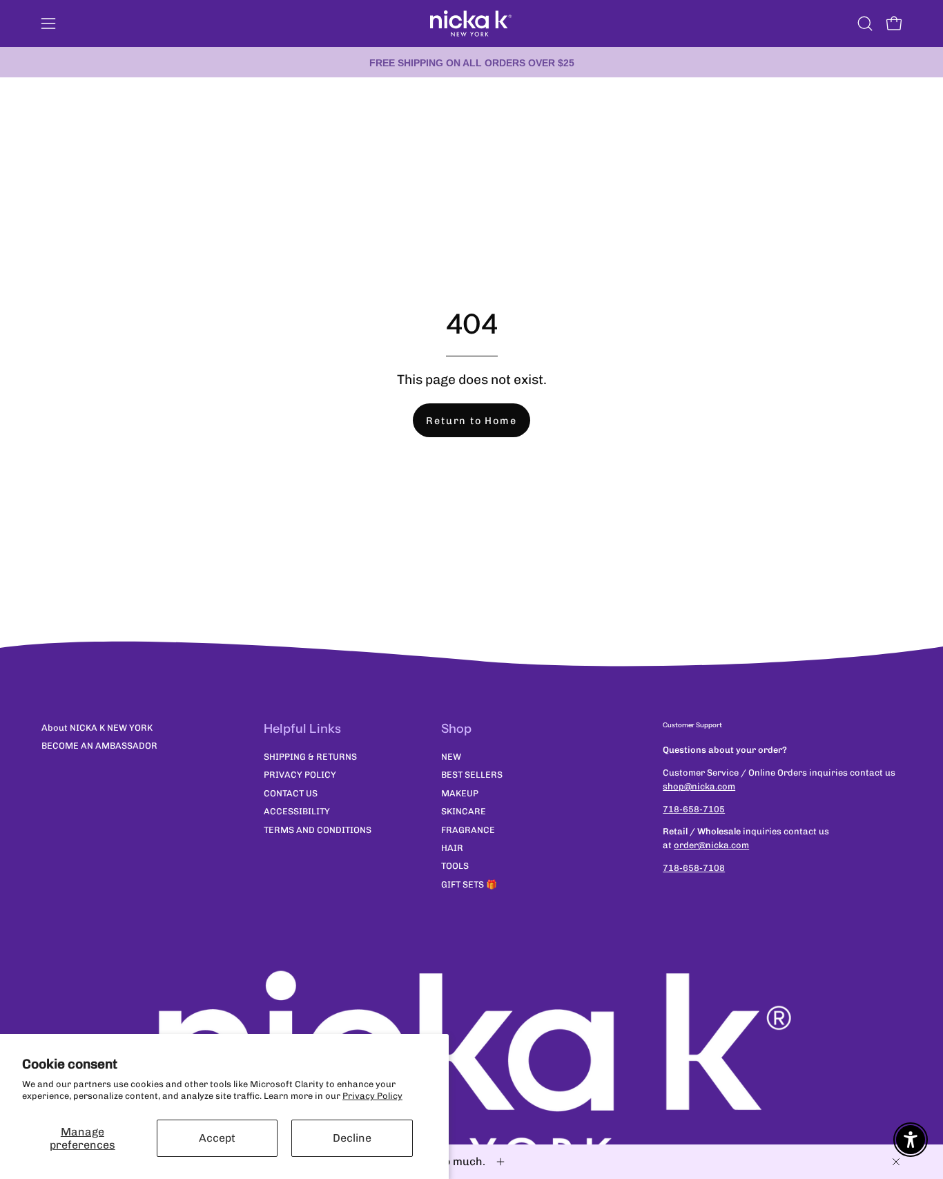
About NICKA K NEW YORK (97, 727)
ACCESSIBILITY (297, 812)
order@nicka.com (711, 845)
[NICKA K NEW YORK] (471, 23)
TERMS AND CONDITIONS (317, 830)
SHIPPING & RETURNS (310, 756)
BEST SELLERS (472, 775)
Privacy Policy (372, 1096)
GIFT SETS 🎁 (469, 884)
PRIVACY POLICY (300, 775)
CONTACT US (291, 793)
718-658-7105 (694, 809)
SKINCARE (463, 812)
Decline (352, 1137)
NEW (451, 756)
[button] (864, 23)
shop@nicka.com (699, 786)
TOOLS (455, 866)
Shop (456, 728)
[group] (471, 62)
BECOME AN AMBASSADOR (99, 745)
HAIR (452, 848)
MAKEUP (459, 793)
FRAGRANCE (468, 830)
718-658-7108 (694, 868)
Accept (217, 1137)
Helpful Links (302, 728)
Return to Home (471, 420)
